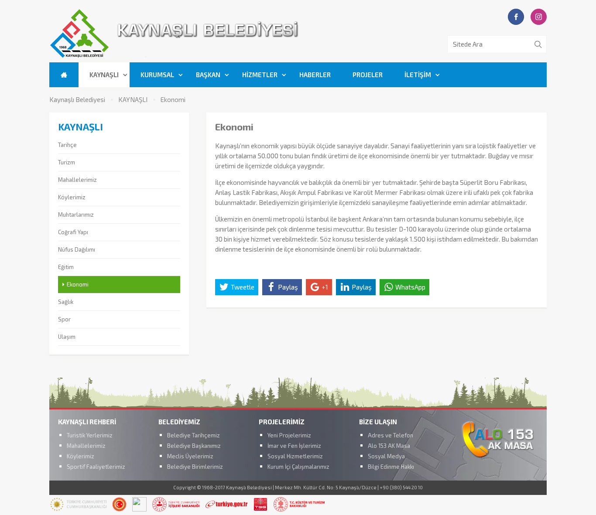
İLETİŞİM (417, 74)
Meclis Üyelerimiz (190, 456)
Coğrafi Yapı (73, 232)
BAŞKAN (208, 74)
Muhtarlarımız (76, 214)
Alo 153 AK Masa (389, 445)
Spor (64, 319)
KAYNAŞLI (104, 74)
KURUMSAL (157, 74)
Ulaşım (66, 336)
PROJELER (368, 74)
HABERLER (315, 74)
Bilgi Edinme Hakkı (391, 466)
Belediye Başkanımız (194, 445)
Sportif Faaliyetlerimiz (96, 466)
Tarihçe (67, 144)
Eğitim (66, 266)
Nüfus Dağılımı (76, 249)
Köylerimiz (72, 197)
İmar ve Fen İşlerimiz (294, 445)
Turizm (66, 162)
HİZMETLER (259, 74)
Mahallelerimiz (77, 179)
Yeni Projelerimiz (289, 435)
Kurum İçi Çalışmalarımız (298, 466)
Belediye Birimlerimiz (195, 466)
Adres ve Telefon (390, 435)
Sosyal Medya (386, 456)
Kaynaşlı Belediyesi (77, 99)
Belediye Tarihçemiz (193, 435)
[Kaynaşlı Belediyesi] (223, 56)
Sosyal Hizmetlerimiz (295, 456)
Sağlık (65, 301)
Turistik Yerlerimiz (90, 435)
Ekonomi (173, 99)
